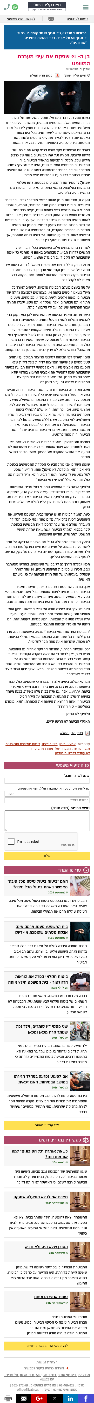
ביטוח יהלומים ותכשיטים (23, 744)
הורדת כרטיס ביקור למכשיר (44, 1368)
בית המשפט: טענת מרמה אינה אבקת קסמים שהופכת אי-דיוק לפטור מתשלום (41, 932)
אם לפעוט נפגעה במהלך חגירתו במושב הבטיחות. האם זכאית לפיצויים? (41, 1082)
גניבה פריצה (81, 749)
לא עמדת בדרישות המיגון (72, 753)
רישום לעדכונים (77, 19)
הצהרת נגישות (47, 1362)
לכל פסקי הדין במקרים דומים (47, 1346)
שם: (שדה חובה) (76, 775)
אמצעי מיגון (67, 744)
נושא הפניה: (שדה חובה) (70, 808)
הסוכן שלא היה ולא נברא (46, 1246)
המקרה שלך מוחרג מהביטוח (51, 749)
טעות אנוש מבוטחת (51, 1296)
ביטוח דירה (50, 744)
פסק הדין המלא (41, 75)
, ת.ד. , (47, 1377)
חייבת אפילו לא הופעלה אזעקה (40, 1197)
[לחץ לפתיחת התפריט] (85, 7)
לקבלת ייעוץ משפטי (21, 19)
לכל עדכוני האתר (47, 1125)
